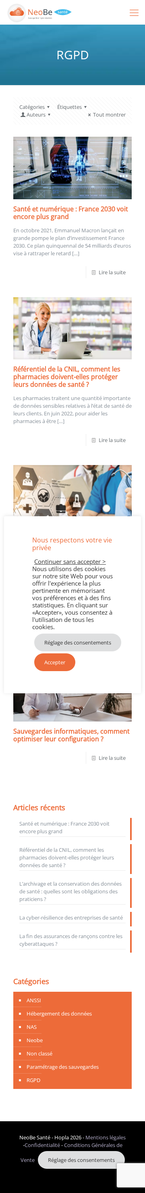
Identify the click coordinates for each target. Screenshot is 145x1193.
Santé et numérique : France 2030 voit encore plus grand (70, 212)
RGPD (33, 1080)
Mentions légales (105, 1137)
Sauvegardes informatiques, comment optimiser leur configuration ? (71, 735)
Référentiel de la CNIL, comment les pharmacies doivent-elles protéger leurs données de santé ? (66, 377)
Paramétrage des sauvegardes (63, 1066)
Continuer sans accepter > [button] (70, 561)
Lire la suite (112, 272)
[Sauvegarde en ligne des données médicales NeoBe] (39, 12)
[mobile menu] (134, 12)
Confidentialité (42, 1145)
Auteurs (36, 114)
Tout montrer (109, 114)
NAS (32, 1026)
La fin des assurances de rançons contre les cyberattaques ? (70, 939)
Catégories (32, 107)
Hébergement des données (59, 1013)
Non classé (39, 1053)
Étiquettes (69, 107)
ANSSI (34, 1000)
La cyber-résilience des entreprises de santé (71, 917)
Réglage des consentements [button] (81, 1160)
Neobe (35, 1040)
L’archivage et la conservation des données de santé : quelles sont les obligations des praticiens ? (70, 891)
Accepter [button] (54, 662)
